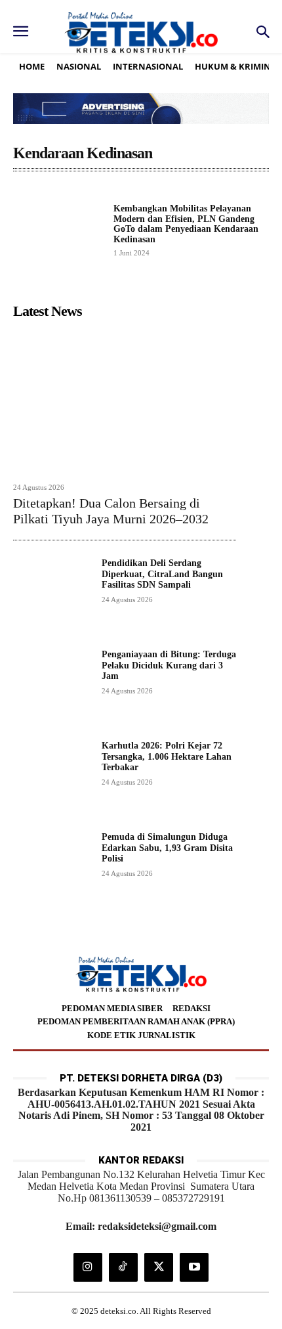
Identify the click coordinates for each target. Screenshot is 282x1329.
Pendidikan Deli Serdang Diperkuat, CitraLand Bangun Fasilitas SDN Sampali (162, 574)
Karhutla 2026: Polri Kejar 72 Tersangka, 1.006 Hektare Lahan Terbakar (167, 757)
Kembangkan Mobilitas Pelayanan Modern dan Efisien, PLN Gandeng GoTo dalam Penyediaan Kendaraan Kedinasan (185, 224)
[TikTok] (123, 1267)
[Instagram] (87, 1267)
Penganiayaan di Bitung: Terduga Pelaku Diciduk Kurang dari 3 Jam (169, 665)
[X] (158, 1267)
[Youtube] (194, 1267)
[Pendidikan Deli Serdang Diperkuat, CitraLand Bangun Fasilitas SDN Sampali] (52, 597)
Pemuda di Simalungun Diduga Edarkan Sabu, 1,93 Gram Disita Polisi (167, 848)
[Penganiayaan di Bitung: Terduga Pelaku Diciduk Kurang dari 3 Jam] (52, 688)
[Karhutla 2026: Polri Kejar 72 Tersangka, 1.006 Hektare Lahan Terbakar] (52, 780)
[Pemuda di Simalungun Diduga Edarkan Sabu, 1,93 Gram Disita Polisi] (52, 871)
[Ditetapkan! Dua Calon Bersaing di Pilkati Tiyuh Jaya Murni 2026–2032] (124, 399)
